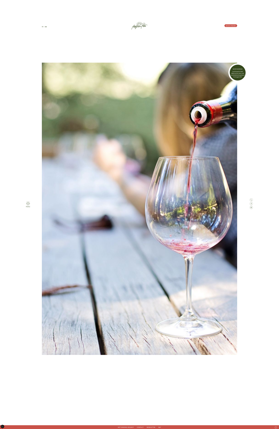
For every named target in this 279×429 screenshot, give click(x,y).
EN (46, 27)
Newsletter (151, 427)
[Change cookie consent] (2, 426)
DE (43, 27)
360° (159, 427)
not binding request (126, 427)
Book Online (231, 26)
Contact (140, 427)
